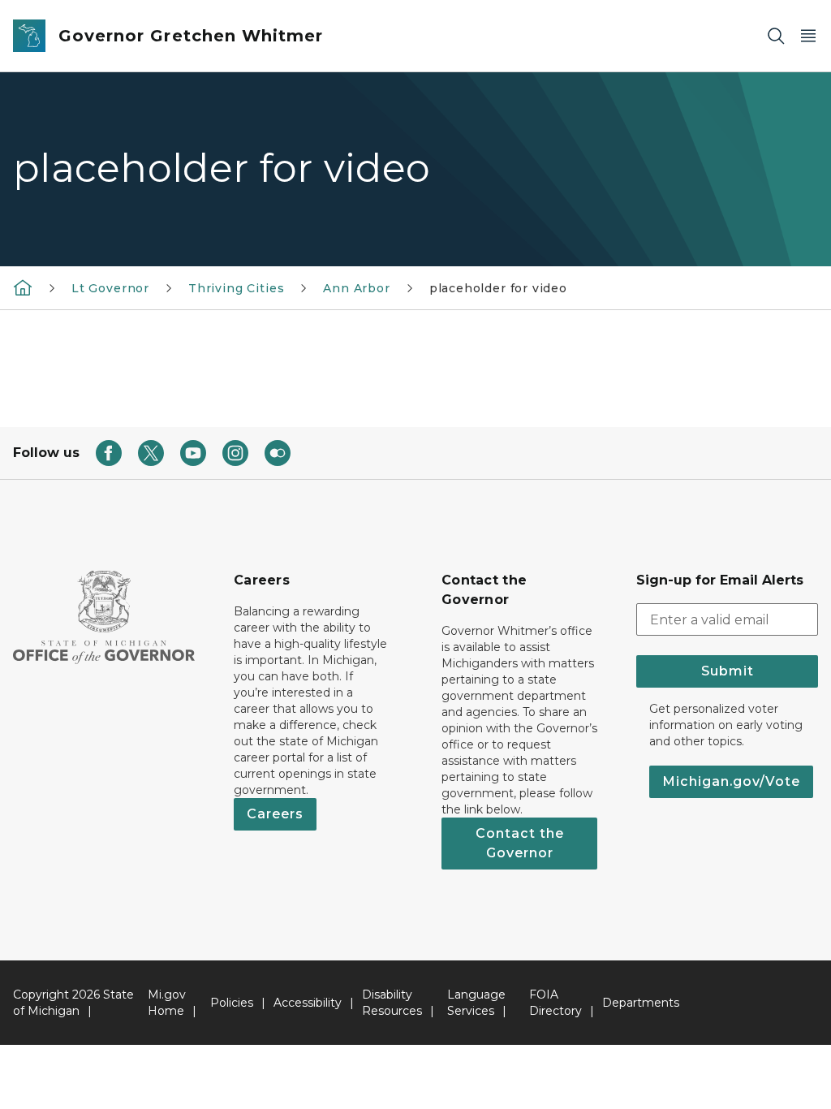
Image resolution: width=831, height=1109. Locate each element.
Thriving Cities (236, 288)
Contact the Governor (520, 843)
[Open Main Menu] (808, 36)
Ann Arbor (356, 288)
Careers (275, 814)
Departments (640, 1002)
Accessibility (307, 1002)
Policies (231, 1002)
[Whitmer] (22, 287)
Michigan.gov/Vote (731, 781)
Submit (727, 671)
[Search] (776, 36)
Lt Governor (110, 288)
